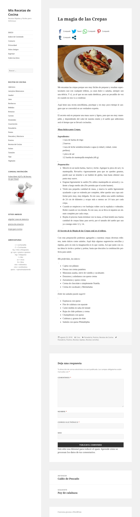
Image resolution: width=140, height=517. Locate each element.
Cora (78, 337)
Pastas (10, 132)
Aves (10, 99)
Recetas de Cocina (15, 144)
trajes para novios (15, 229)
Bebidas (11, 107)
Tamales (11, 152)
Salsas (10, 148)
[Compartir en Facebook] (64, 31)
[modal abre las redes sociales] (74, 37)
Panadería (12, 128)
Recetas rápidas (79, 340)
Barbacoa (12, 103)
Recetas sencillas (92, 340)
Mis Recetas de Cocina (19, 12)
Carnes (11, 116)
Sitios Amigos (13, 49)
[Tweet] (76, 31)
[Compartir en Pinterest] (103, 31)
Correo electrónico (69, 422)
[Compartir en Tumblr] (64, 37)
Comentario (64, 377)
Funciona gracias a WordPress (69, 512)
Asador (11, 95)
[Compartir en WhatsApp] (89, 31)
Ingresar (11, 54)
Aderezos (11, 87)
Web (60, 433)
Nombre (62, 411)
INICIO (10, 32)
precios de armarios (16, 224)
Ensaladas (12, 120)
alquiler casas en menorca (18, 219)
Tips (9, 157)
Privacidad (12, 45)
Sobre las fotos (13, 58)
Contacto (11, 41)
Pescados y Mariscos (16, 136)
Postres (11, 140)
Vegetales (11, 161)
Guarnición (12, 124)
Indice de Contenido (16, 37)
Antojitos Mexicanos (16, 91)
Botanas (11, 111)
